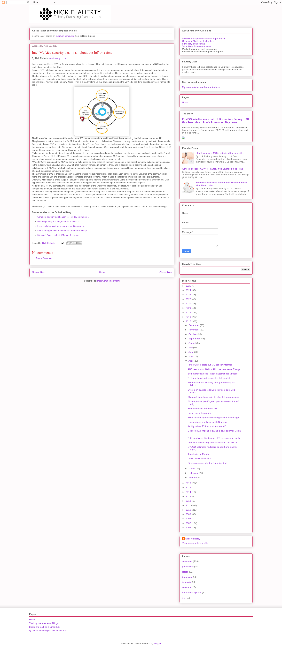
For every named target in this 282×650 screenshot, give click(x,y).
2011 (188, 505)
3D (183, 597)
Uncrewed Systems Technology (198, 41)
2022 (189, 299)
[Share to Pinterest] (80, 243)
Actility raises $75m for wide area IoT (207, 426)
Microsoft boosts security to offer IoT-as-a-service (213, 397)
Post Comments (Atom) (108, 281)
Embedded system (191, 592)
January (192, 477)
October (192, 334)
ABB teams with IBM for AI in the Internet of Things (214, 369)
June (191, 352)
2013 (189, 496)
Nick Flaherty (192, 538)
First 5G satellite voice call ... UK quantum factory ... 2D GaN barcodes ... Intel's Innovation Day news (215, 121)
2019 (189, 312)
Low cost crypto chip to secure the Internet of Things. (62, 230)
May (191, 356)
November (194, 329)
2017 (189, 321)
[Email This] (68, 243)
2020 (189, 308)
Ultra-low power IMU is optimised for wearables (220, 153)
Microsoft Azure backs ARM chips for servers (58, 235)
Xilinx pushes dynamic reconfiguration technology (213, 417)
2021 (189, 303)
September (194, 338)
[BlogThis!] (71, 243)
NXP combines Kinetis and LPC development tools (214, 438)
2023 (189, 294)
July (190, 347)
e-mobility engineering (193, 43)
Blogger (157, 643)
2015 (189, 487)
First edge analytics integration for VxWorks (58, 221)
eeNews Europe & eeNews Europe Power (203, 38)
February (193, 473)
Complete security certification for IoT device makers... (63, 217)
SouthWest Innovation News (196, 46)
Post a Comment (44, 258)
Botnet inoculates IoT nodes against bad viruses (212, 373)
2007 (189, 523)
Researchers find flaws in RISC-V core (207, 422)
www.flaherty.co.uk (57, 58)
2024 (189, 290)
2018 (189, 317)
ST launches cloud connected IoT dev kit (209, 378)
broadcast (187, 577)
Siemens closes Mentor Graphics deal (207, 463)
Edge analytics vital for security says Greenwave (60, 226)
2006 (189, 527)
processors (188, 566)
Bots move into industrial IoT (202, 408)
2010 (189, 509)
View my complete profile (195, 543)
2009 (189, 514)
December (194, 325)
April (191, 360)
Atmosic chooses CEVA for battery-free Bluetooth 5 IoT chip (212, 168)
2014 (189, 492)
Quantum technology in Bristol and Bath (48, 630)
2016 (189, 483)
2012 (189, 501)
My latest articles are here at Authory (201, 87)
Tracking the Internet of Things (43, 623)
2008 (189, 518)
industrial (186, 582)
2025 (189, 285)
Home (102, 272)
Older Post (165, 272)
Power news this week (199, 413)
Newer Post (39, 272)
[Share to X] (74, 243)
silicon (185, 571)
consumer (187, 561)
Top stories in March (198, 454)
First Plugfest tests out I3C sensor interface (210, 364)
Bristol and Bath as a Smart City (44, 627)
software (186, 587)
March (192, 468)
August (192, 343)
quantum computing (65, 36)
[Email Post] (62, 243)
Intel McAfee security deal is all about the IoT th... (213, 442)
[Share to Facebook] (77, 243)
